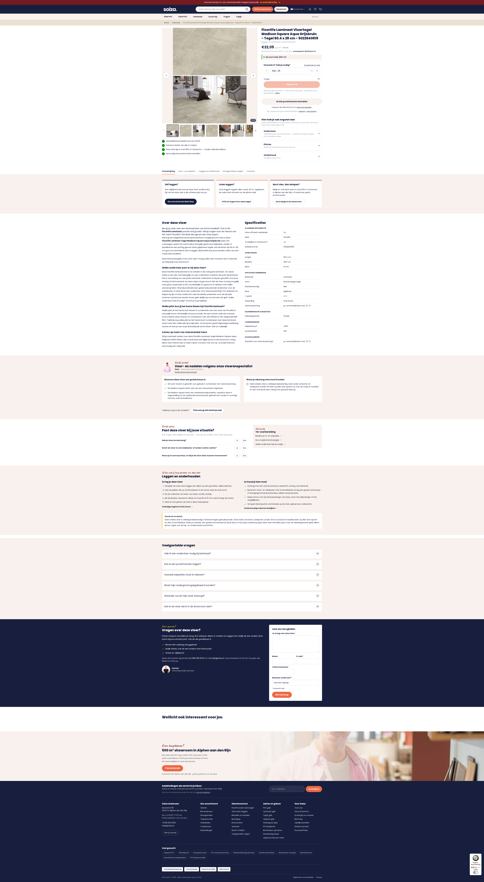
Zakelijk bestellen (302, 822)
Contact (251, 171)
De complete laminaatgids (267, 440)
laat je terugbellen (304, 107)
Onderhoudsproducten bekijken (259, 508)
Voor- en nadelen (186, 171)
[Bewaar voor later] (315, 9)
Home (166, 22)
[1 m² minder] (266, 71)
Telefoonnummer (281, 667)
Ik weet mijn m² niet (312, 65)
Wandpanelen (206, 815)
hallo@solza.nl (218, 658)
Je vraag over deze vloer (284, 633)
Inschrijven (314, 789)
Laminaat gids (269, 811)
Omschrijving (168, 171)
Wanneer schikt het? (282, 678)
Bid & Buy (299, 819)
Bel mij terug (282, 694)
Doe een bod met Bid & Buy (181, 201)
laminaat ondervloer (201, 278)
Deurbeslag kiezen (271, 834)
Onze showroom (302, 811)
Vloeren (203, 808)
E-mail (300, 656)
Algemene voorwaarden (303, 877)
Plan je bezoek (172, 768)
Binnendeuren (206, 811)
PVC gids (267, 808)
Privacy (319, 877)
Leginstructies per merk (273, 837)
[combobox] (223, 9)
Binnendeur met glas (287, 852)
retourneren (311, 111)
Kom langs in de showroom (289, 201)
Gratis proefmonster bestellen (291, 101)
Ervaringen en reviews (304, 815)
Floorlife (264, 42)
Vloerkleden (205, 822)
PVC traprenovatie (197, 857)
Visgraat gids (268, 819)
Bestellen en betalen (241, 815)
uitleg (277, 93)
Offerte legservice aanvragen (236, 201)
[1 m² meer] (317, 71)
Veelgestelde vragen (233, 171)
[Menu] (479, 855)
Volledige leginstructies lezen (176, 506)
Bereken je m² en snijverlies (267, 436)
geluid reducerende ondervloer (212, 288)
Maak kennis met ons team (186, 372)
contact (202, 342)
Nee (244, 440)
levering (302, 111)
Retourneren (237, 822)
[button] (320, 9)
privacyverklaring (203, 792)
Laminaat (176, 22)
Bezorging (236, 819)
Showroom (281, 9)
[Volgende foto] (253, 75)
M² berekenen (269, 826)
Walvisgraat (184, 852)
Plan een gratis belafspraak (207, 410)
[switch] (475, 872)
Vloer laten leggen (240, 811)
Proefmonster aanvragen (243, 808)
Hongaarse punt (199, 852)
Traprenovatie (206, 819)
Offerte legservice (262, 9)
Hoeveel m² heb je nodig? (277, 65)
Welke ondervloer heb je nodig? (269, 444)
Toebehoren (205, 826)
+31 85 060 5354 (169, 822)
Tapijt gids (267, 815)
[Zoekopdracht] (247, 9)
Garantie (235, 826)
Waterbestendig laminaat (243, 852)
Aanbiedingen (206, 830)
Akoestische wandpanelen (175, 857)
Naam (275, 656)
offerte (175, 342)
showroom (224, 339)
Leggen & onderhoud (209, 171)
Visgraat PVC (169, 852)
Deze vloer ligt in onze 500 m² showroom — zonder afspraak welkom (196, 149)
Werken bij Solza (302, 826)
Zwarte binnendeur (267, 852)
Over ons (298, 808)
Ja (237, 440)
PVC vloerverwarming (220, 852)
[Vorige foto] (166, 75)
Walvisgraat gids (270, 822)
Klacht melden (238, 830)
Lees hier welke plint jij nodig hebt (183, 323)
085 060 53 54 (288, 107)
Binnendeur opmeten (272, 830)
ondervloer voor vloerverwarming (205, 291)
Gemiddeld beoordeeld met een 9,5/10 (183, 141)
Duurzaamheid (301, 830)
